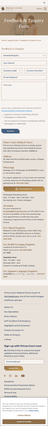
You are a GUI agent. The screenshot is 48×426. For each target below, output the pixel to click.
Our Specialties (11, 312)
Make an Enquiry (12, 335)
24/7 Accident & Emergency (17, 321)
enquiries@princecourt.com (15, 211)
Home (3, 40)
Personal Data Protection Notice (16, 111)
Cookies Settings (24, 415)
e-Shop (7, 339)
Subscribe (13, 368)
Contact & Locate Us (14, 330)
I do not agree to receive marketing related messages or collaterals (24, 122)
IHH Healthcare (11, 296)
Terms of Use (10, 393)
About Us (8, 307)
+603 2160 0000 (22, 183)
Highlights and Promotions (17, 326)
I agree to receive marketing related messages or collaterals (21, 115)
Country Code (10, 71)
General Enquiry (11, 55)
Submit (10, 131)
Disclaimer (9, 382)
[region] (24, 411)
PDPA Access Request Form (17, 389)
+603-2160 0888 (25, 250)
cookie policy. (33, 410)
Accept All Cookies (24, 422)
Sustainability (10, 396)
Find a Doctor (10, 316)
